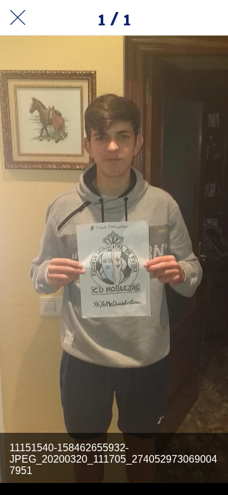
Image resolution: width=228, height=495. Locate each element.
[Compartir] (177, 18)
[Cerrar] (17, 17)
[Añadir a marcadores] (210, 18)
